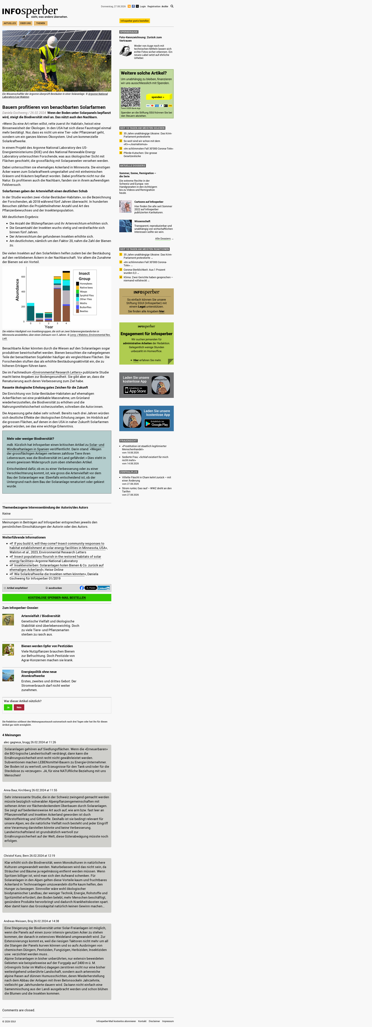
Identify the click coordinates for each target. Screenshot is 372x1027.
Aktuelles (10, 23)
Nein (19, 707)
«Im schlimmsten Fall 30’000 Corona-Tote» (148, 148)
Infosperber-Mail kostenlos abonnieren (116, 1021)
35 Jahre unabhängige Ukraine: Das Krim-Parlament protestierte (148, 135)
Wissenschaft (142, 221)
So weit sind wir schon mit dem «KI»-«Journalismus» (142, 142)
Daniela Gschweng (14, 113)
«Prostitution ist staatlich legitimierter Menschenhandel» (144, 447)
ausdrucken (55, 588)
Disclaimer (154, 1021)
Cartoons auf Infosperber (148, 201)
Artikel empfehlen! (17, 588)
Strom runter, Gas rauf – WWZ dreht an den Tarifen (147, 489)
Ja (8, 707)
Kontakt (142, 1021)
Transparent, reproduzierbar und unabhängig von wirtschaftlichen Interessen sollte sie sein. (153, 229)
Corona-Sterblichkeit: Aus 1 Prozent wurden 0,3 (144, 271)
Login (143, 6)
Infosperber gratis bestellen (135, 20)
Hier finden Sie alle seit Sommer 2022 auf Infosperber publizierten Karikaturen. (153, 209)
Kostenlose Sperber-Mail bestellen (57, 598)
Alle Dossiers (163, 238)
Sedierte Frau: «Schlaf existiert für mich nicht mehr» (145, 458)
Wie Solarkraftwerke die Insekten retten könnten (49, 574)
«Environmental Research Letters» (57, 372)
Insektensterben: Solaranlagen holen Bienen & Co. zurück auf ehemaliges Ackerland (57, 567)
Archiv (165, 6)
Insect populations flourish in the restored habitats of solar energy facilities (55, 558)
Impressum (168, 1021)
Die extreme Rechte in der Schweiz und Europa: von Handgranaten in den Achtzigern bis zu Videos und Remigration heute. (138, 187)
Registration (153, 6)
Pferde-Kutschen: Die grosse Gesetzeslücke (140, 154)
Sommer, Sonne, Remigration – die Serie (137, 174)
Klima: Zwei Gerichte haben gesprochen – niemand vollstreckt (148, 278)
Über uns (25, 23)
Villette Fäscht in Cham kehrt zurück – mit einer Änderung (146, 479)
